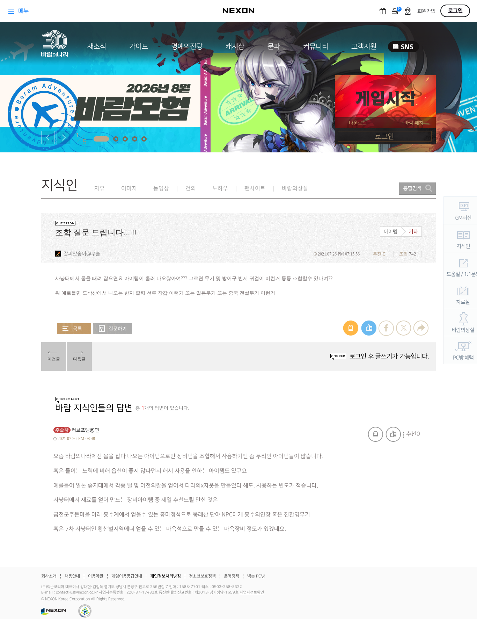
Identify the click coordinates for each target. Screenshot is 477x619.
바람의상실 (295, 189)
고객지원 (363, 46)
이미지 (129, 189)
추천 (393, 434)
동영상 (161, 189)
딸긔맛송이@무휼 (82, 253)
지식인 (59, 185)
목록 (74, 328)
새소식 (96, 46)
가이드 (138, 46)
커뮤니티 (315, 46)
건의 (190, 189)
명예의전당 (187, 46)
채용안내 (72, 576)
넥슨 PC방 (256, 576)
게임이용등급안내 (126, 576)
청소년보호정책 (202, 576)
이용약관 (95, 576)
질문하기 (112, 328)
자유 (99, 189)
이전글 (53, 359)
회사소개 (49, 576)
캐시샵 (235, 46)
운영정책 (231, 576)
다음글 (79, 359)
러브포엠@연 (85, 430)
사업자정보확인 (252, 592)
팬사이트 (254, 189)
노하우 (220, 189)
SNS (403, 46)
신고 (375, 434)
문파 (273, 46)
